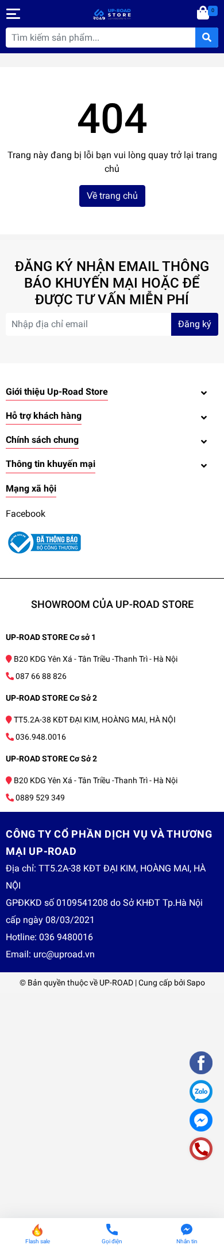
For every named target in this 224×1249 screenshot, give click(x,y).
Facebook (25, 513)
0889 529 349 (40, 797)
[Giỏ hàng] (204, 14)
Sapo (196, 982)
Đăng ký (194, 324)
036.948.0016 (41, 736)
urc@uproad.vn (64, 954)
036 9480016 (66, 937)
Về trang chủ (112, 195)
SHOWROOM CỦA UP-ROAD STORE (112, 604)
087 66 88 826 (41, 676)
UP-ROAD (116, 982)
